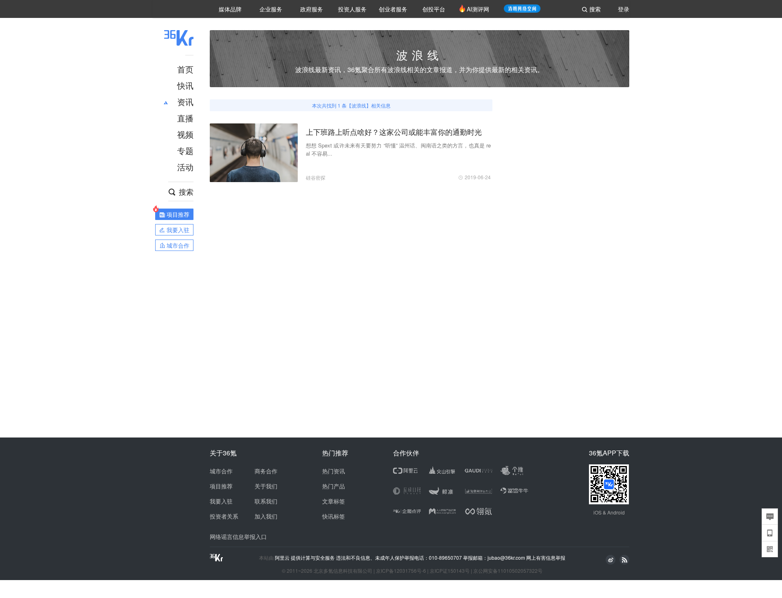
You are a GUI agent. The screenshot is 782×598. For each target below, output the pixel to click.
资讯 (185, 101)
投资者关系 (224, 516)
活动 (185, 166)
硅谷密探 (315, 177)
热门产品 (333, 486)
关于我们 (266, 486)
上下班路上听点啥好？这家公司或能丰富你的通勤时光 (394, 131)
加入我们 (266, 516)
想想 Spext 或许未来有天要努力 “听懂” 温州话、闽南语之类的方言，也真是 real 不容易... (398, 149)
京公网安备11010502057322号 (508, 570)
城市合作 (221, 471)
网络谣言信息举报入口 (238, 536)
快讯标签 (333, 516)
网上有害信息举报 (545, 557)
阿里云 (283, 557)
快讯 (185, 85)
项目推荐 (221, 486)
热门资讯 (333, 471)
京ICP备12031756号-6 (401, 570)
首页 (185, 69)
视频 (185, 134)
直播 (185, 117)
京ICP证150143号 (450, 570)
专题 (185, 150)
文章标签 (333, 501)
